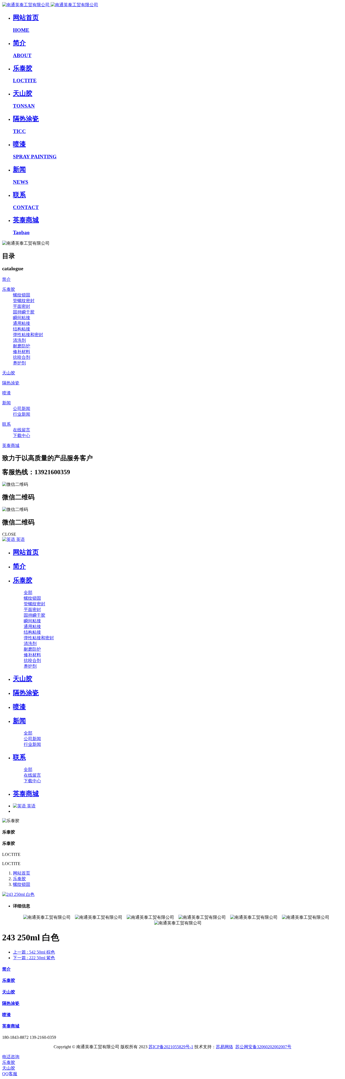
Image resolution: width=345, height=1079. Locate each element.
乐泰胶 (19, 878)
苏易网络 (224, 1046)
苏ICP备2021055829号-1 (171, 1046)
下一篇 (34, 957)
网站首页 (26, 552)
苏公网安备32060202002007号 (263, 1046)
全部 (28, 592)
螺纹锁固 (21, 884)
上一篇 (34, 952)
